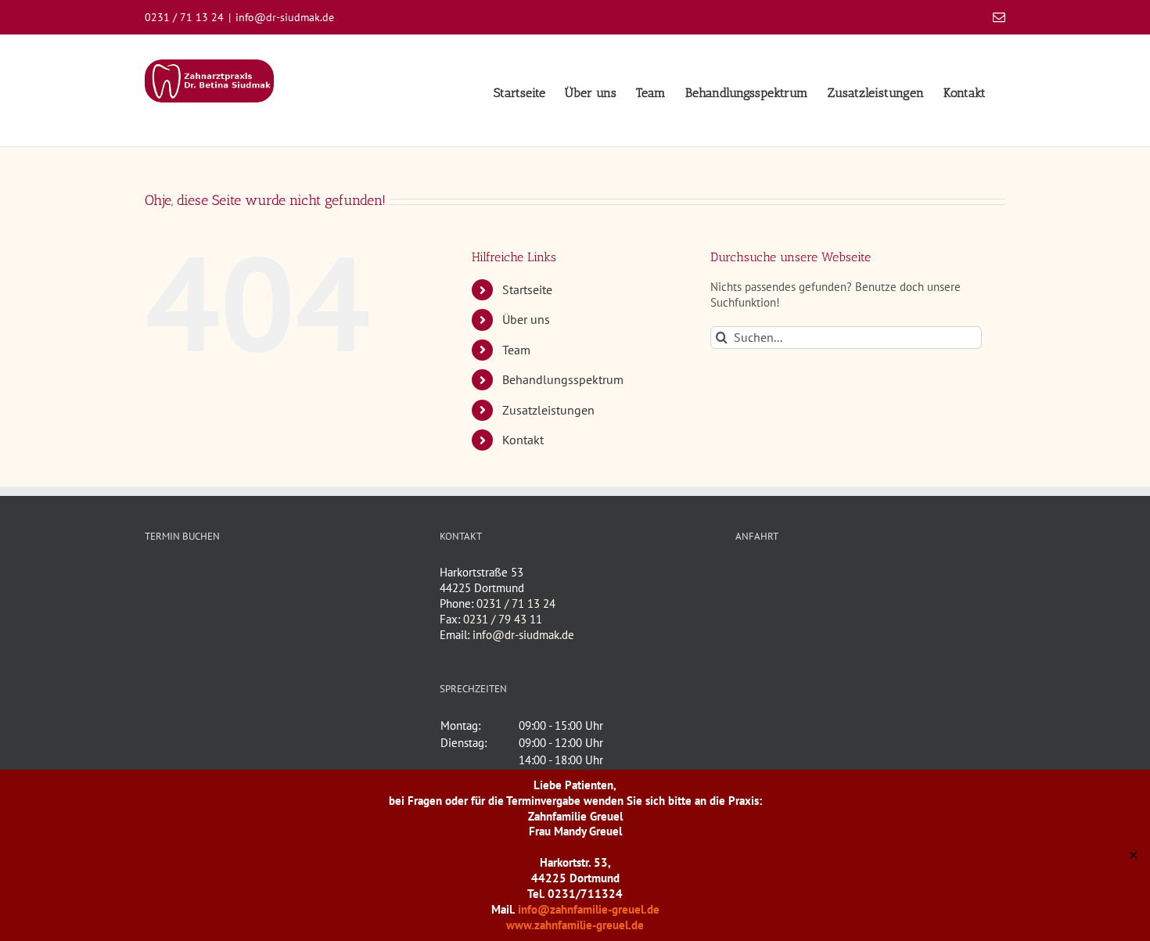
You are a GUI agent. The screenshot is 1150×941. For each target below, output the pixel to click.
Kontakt (523, 439)
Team (516, 349)
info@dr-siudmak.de (284, 17)
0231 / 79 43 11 (502, 619)
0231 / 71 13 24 (515, 603)
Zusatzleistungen (548, 410)
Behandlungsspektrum (563, 379)
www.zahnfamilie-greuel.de (575, 925)
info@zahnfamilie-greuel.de (588, 909)
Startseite (527, 289)
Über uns (526, 319)
